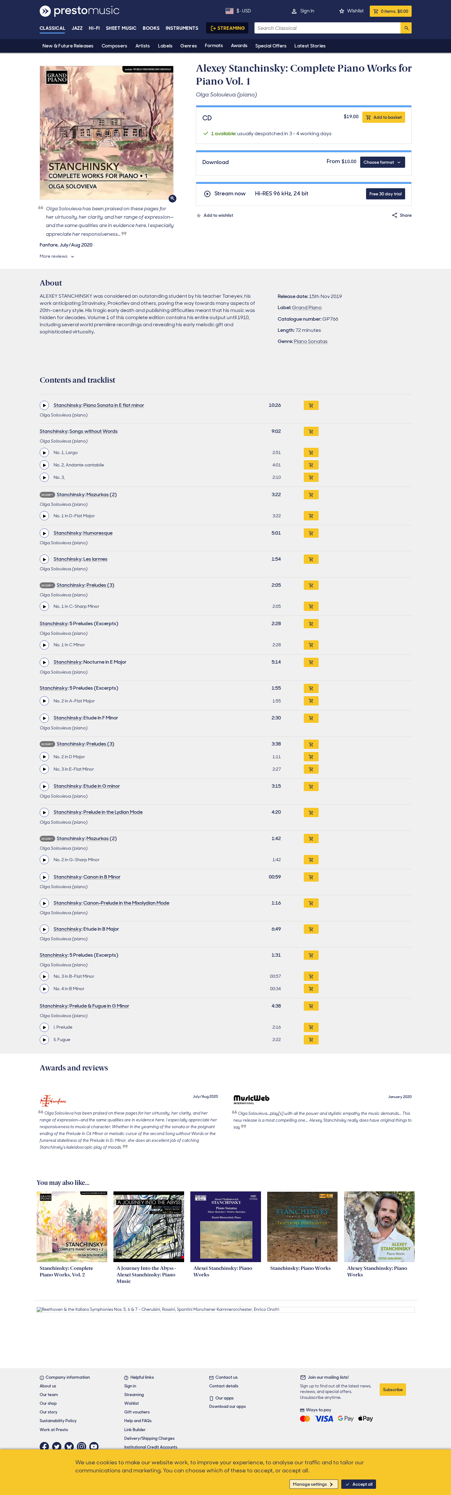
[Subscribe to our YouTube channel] (95, 1446)
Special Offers (270, 46)
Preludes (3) (100, 585)
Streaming (231, 28)
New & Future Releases (68, 46)
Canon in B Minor (102, 877)
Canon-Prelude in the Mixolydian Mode (126, 903)
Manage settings (310, 1484)
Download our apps (227, 1406)
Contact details (223, 1386)
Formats (214, 45)
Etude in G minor (101, 786)
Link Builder (135, 1429)
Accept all (362, 1484)
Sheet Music (121, 28)
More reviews (54, 256)
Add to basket (388, 117)
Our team (49, 1394)
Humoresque (98, 533)
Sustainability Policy (58, 1420)
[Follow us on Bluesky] (70, 1446)
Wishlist (355, 11)
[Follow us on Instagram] (83, 1446)
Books (151, 28)
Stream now (230, 193)
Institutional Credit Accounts (150, 1447)
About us (48, 1386)
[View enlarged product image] (107, 133)
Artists (142, 46)
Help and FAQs (138, 1420)
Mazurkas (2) (101, 494)
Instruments (182, 28)
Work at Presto (54, 1429)
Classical (52, 28)
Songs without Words (93, 431)
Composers (114, 46)
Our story (48, 1412)
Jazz (77, 28)
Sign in (307, 11)
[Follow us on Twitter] (58, 1446)
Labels (165, 46)
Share (406, 215)
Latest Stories (309, 46)
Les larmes (95, 559)
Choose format (379, 162)
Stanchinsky (68, 405)
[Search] (406, 27)
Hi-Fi (94, 28)
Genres (188, 46)
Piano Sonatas (311, 341)
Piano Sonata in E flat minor (113, 405)
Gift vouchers (137, 1412)
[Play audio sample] (44, 405)
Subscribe (393, 1389)
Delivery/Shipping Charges (149, 1438)
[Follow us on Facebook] (46, 1446)
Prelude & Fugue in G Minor (99, 1006)
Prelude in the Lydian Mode (113, 812)
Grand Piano (307, 307)
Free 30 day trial (385, 194)
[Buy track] (311, 452)
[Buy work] (311, 405)
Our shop (48, 1403)
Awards (239, 45)
